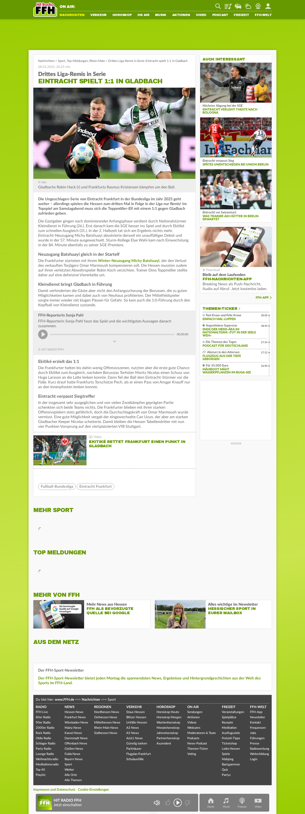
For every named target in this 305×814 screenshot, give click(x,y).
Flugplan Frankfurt (138, 754)
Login (253, 759)
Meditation (229, 727)
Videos (192, 722)
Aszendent (164, 743)
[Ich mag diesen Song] (168, 803)
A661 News (134, 738)
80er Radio (43, 717)
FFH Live (42, 712)
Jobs (253, 733)
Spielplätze (229, 717)
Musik (160, 15)
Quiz (225, 769)
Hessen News (74, 712)
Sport (61, 61)
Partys (226, 775)
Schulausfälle (135, 759)
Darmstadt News (76, 738)
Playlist (228, 4)
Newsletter (257, 717)
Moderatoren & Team (201, 733)
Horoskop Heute (168, 712)
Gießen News (74, 748)
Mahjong (228, 759)
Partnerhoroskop (168, 738)
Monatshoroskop (168, 727)
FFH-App (262, 297)
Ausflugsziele (231, 733)
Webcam (258, 4)
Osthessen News (105, 717)
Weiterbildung (259, 754)
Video (201, 15)
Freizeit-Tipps (231, 738)
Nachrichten (72, 15)
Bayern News (74, 759)
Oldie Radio (43, 738)
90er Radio (43, 722)
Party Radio (43, 748)
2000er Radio (45, 727)
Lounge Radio (45, 754)
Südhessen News (105, 733)
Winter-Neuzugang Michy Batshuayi (128, 261)
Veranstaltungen (233, 712)
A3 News (132, 727)
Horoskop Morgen (169, 717)
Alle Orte (71, 775)
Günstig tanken (136, 743)
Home (210, 806)
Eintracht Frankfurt (95, 486)
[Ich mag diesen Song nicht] (187, 803)
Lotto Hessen (231, 748)
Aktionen (181, 15)
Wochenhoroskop (168, 722)
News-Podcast (197, 743)
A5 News (132, 733)
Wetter (248, 4)
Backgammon (231, 764)
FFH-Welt (263, 15)
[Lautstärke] (156, 803)
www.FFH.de (64, 699)
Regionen (102, 707)
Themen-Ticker (220, 308)
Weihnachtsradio (47, 759)
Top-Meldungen (77, 61)
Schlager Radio (45, 743)
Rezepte (227, 722)
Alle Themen (73, 780)
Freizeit (241, 15)
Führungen (257, 738)
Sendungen (194, 712)
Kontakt (255, 722)
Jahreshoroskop (167, 733)
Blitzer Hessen (136, 717)
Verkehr (98, 15)
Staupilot (238, 4)
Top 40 (40, 769)
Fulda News (72, 754)
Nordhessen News (106, 712)
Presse (254, 743)
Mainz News (73, 727)
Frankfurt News (75, 717)
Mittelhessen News (107, 722)
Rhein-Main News (106, 727)
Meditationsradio (47, 764)
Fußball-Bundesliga (57, 486)
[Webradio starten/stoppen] (177, 803)
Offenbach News (76, 743)
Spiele (226, 754)
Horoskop (122, 15)
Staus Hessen (135, 712)
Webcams (193, 727)
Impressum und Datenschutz (54, 789)
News (70, 707)
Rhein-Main (97, 61)
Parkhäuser (134, 748)
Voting (191, 754)
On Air (143, 15)
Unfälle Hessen (136, 722)
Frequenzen (258, 727)
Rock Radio (43, 733)
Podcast (220, 15)
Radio (41, 707)
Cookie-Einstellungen (93, 789)
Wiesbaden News (76, 722)
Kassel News (73, 733)
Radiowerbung (259, 748)
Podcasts (193, 738)
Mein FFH (268, 4)
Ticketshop (229, 743)
